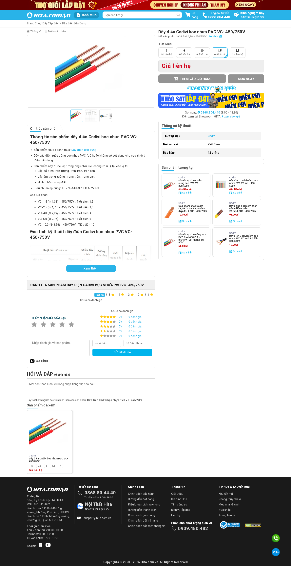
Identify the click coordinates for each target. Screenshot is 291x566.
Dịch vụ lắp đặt (180, 509)
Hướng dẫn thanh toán (142, 509)
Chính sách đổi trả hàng (143, 520)
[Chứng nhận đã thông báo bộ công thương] (230, 525)
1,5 (53, 465)
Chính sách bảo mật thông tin (146, 525)
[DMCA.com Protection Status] (252, 525)
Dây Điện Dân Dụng (74, 23)
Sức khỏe (225, 509)
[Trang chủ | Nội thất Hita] (48, 16)
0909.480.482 (193, 528)
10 (32, 465)
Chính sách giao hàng (141, 515)
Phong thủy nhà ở (230, 499)
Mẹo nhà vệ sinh (229, 504)
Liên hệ (175, 515)
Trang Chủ (33, 23)
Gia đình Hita (179, 499)
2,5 (39, 465)
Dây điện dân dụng (83, 150)
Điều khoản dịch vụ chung (144, 504)
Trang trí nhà (227, 515)
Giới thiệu (177, 493)
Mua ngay (246, 79)
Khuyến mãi (226, 493)
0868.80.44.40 (100, 493)
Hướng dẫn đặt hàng (141, 499)
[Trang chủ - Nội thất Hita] (48, 489)
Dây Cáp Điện (51, 23)
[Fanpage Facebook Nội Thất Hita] (39, 546)
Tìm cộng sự (179, 504)
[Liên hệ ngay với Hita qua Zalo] (276, 552)
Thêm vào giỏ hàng (195, 79)
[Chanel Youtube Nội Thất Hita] (47, 546)
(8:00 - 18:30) (219, 112)
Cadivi (211, 136)
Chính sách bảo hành (141, 493)
